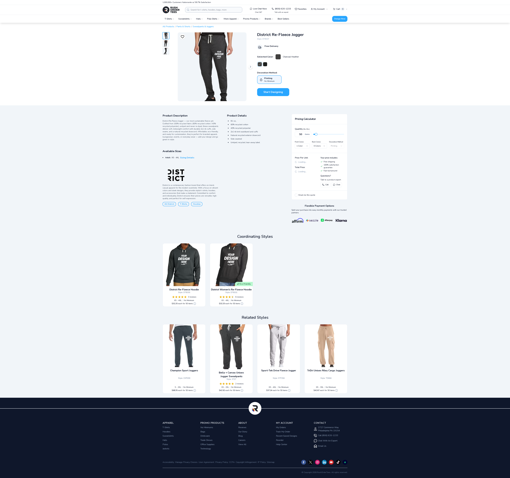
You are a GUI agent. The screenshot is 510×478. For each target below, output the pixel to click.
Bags (202, 431)
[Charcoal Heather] (278, 56)
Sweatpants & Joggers (203, 26)
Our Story (242, 431)
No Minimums (206, 427)
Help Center (281, 444)
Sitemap (271, 462)
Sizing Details (187, 157)
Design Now (339, 19)
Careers (241, 440)
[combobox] (213, 10)
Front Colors (299, 142)
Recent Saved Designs (286, 435)
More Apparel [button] (230, 18)
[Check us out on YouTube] (331, 462)
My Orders (281, 427)
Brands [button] (268, 18)
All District (169, 204)
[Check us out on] (324, 462)
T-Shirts (183, 204)
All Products (168, 26)
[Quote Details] (194, 303)
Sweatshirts (168, 435)
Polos (165, 444)
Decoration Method (336, 142)
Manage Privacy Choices (186, 462)
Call (327, 184)
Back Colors (316, 142)
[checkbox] (296, 195)
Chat (338, 184)
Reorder (280, 440)
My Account (319, 9)
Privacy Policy (221, 462)
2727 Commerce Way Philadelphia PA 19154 (329, 429)
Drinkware (205, 435)
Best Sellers (283, 18)
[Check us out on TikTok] (338, 462)
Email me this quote (307, 195)
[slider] (316, 134)
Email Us (322, 446)
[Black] (265, 64)
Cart (339, 9)
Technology (205, 448)
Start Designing (273, 92)
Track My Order (283, 431)
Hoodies (197, 204)
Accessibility (168, 462)
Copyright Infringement (246, 462)
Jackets (166, 448)
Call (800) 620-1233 (328, 435)
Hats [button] (198, 18)
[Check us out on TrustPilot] (345, 462)
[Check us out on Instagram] (317, 462)
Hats (165, 440)
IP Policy (262, 462)
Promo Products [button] (250, 18)
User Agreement (206, 462)
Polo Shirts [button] (212, 18)
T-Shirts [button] (168, 18)
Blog (240, 435)
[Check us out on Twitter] (310, 462)
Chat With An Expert (327, 440)
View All (242, 444)
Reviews (242, 427)
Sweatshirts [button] (184, 18)
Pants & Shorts (183, 26)
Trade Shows (206, 440)
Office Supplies (207, 444)
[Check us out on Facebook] (303, 462)
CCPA (232, 462)
